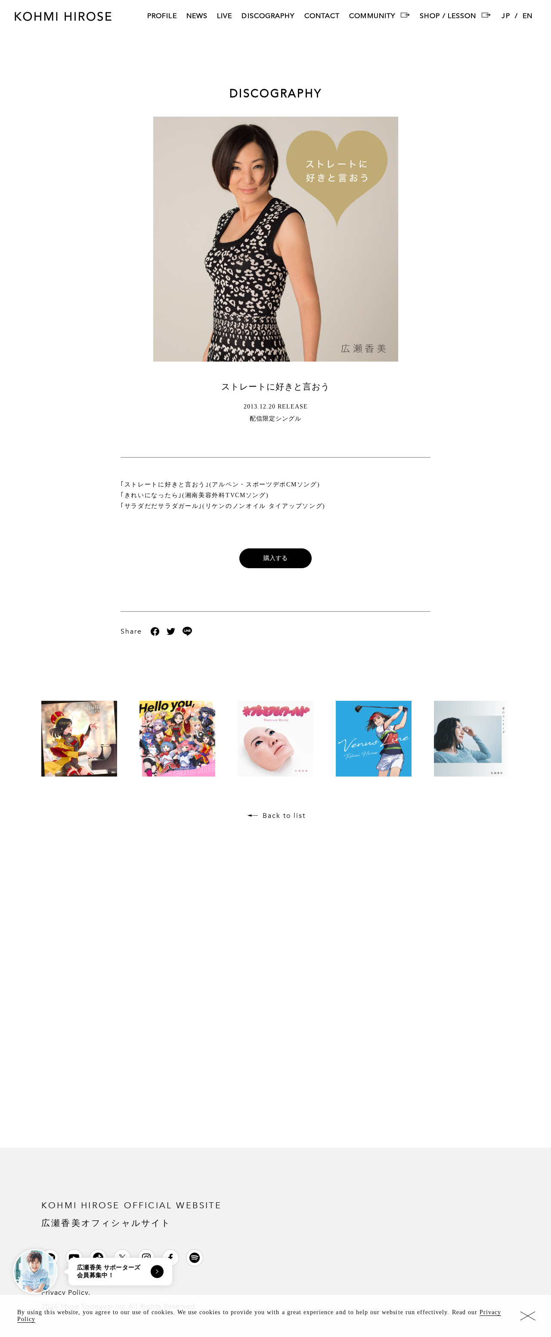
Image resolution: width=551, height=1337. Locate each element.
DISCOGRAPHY (267, 16)
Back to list (284, 815)
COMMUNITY (372, 16)
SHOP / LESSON (448, 16)
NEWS (196, 16)
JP (505, 16)
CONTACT (322, 16)
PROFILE (162, 16)
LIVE (224, 16)
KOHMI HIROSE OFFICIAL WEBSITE (131, 1214)
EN (527, 16)
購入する (275, 558)
